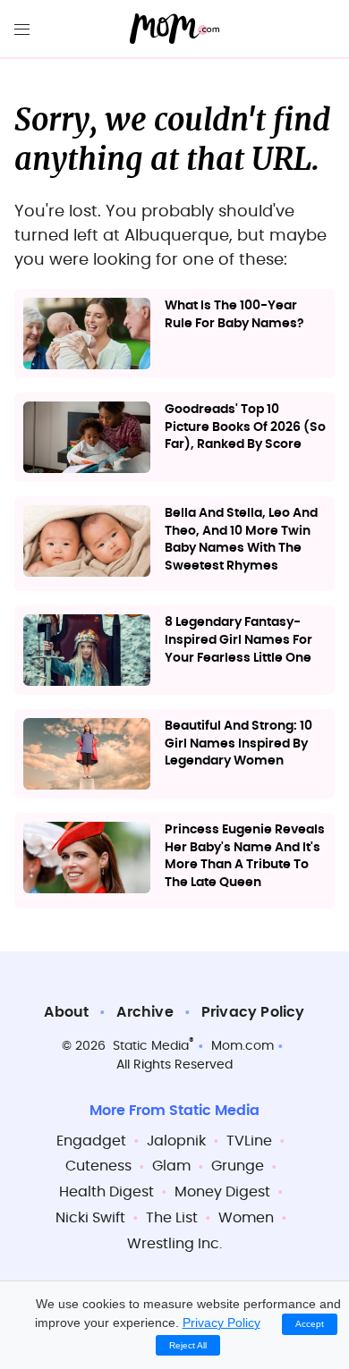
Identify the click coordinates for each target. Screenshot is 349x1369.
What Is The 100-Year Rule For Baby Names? (234, 315)
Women (246, 1218)
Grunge (237, 1166)
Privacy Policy (253, 1012)
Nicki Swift (90, 1218)
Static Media (151, 1046)
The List (172, 1218)
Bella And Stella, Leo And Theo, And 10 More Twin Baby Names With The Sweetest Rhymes (241, 539)
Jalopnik (176, 1141)
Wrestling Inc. (174, 1244)
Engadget (91, 1141)
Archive (144, 1012)
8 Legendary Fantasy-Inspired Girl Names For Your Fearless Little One (238, 639)
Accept (309, 1324)
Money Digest (222, 1192)
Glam (171, 1166)
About (66, 1012)
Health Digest (106, 1192)
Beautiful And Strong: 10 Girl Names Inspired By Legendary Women (238, 743)
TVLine (249, 1141)
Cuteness (98, 1166)
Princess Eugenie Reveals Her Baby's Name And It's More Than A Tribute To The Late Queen (245, 856)
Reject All (188, 1345)
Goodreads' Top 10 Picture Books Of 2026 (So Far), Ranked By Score (245, 427)
